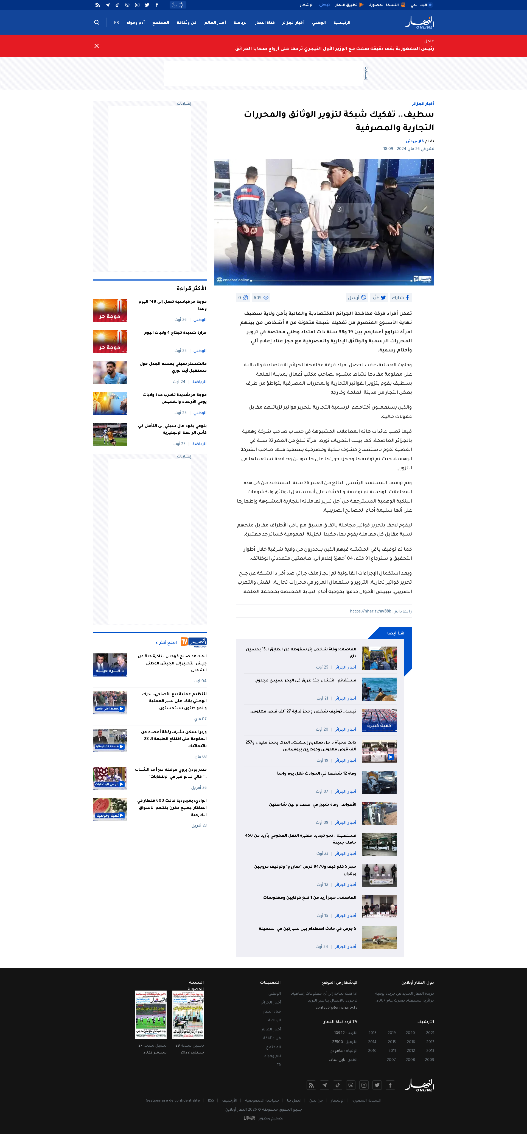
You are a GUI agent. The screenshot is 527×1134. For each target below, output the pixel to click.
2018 (372, 1033)
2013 (430, 1051)
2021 (430, 1033)
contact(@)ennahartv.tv (336, 1008)
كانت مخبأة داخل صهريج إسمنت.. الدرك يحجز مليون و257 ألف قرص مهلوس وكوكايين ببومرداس (301, 746)
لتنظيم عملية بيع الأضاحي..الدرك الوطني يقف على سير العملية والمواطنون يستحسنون (174, 701)
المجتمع (160, 23)
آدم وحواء (136, 23)
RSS (211, 1101)
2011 (392, 1051)
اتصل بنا (294, 1101)
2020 (410, 1033)
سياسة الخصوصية (262, 1101)
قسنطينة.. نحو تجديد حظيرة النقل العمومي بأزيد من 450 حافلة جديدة (300, 839)
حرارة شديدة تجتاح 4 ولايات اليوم (175, 333)
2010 (372, 1051)
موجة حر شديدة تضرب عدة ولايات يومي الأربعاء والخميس (175, 399)
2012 (411, 1051)
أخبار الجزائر (293, 23)
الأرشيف (229, 1101)
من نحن (316, 1101)
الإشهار (337, 1101)
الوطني (319, 23)
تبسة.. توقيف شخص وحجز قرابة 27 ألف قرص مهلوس (302, 712)
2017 (430, 1042)
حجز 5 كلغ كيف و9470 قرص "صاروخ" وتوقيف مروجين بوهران (305, 871)
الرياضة (241, 23)
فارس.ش (415, 142)
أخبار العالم (215, 23)
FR (116, 23)
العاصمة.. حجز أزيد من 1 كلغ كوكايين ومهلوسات (309, 898)
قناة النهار (265, 23)
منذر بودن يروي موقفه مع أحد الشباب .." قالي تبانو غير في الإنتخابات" (171, 774)
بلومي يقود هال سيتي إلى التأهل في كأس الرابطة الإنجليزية (172, 430)
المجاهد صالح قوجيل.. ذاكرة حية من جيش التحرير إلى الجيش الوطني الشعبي (172, 664)
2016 (411, 1042)
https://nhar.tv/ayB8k (370, 612)
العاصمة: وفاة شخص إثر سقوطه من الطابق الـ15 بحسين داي (301, 653)
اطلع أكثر (168, 643)
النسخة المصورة (366, 1101)
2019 (392, 1033)
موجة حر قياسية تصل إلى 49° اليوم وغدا (173, 306)
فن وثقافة (187, 23)
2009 (429, 1060)
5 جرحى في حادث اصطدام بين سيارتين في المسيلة (307, 929)
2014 (372, 1042)
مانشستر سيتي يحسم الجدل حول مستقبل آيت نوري (173, 368)
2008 (410, 1060)
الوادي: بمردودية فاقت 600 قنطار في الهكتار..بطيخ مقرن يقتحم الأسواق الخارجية (172, 808)
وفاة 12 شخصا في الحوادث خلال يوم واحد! (316, 774)
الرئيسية (341, 23)
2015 (392, 1042)
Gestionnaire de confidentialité (173, 1101)
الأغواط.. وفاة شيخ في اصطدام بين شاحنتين (312, 805)
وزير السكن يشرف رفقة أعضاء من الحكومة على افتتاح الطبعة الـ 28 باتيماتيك (174, 739)
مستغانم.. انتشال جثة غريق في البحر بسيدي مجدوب (305, 681)
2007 (391, 1060)
